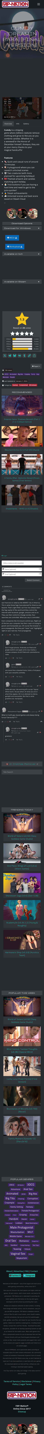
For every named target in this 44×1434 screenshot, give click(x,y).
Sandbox (14, 1245)
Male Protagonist (21, 1227)
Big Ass (20, 374)
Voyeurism (21, 1258)
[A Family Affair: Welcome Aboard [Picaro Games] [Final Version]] (22, 464)
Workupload (14, 246)
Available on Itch (13, 254)
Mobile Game (16, 1236)
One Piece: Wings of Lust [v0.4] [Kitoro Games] (22, 867)
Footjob (7, 1215)
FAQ (27, 1271)
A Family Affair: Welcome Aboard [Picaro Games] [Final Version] (22, 479)
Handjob (13, 1219)
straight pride (23, 644)
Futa (14, 1215)
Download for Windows (17, 228)
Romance (24, 1240)
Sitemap (22, 1411)
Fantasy (29, 1206)
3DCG (30, 1184)
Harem (24, 1219)
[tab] (22, 228)
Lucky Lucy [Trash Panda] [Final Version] (22, 1080)
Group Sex (34, 1215)
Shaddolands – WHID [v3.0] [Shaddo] (22, 508)
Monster (6, 377)
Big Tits (10, 1198)
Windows (33, 385)
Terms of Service (12, 1381)
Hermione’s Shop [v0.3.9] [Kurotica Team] (22, 954)
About (9, 1271)
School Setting (25, 1245)
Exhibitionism (33, 1203)
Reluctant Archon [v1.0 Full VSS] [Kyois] (22, 449)
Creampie (9, 1202)
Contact (34, 1271)
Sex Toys (36, 1245)
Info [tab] (17, 123)
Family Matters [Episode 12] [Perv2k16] (22, 1140)
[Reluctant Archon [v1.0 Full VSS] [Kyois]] (22, 436)
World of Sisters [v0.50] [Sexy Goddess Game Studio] (22, 837)
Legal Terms (26, 1384)
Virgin (31, 1254)
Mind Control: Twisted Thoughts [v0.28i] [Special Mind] (22, 1050)
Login (5, 556)
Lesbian (19, 1223)
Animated (13, 374)
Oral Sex (10, 1241)
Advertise (18, 1271)
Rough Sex (35, 1241)
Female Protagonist (30, 1210)
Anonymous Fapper (25, 731)
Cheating (21, 1199)
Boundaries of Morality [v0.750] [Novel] (22, 1110)
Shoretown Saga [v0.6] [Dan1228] (22, 895)
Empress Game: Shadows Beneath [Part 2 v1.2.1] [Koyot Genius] (22, 420)
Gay (38, 374)
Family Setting (16, 1206)
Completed (23, 385)
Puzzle (12, 377)
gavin (21, 686)
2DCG (6, 374)
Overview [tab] (8, 123)
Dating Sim (21, 1203)
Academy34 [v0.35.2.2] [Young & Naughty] (22, 924)
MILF (30, 1232)
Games (15, 385)
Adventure (15, 1189)
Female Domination (11, 1211)
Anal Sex (28, 1189)
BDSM (23, 1194)
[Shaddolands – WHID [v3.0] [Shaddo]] (22, 495)
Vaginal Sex (18, 1254)
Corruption (33, 1198)
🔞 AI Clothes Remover (21, 764)
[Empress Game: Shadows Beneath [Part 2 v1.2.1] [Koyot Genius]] (22, 405)
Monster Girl (29, 1236)
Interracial (9, 1223)
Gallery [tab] (26, 123)
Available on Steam (15, 281)
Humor (32, 1219)
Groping (23, 1214)
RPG (6, 1245)
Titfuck (27, 1249)
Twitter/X (16, 1275)
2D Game (21, 1185)
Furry (33, 374)
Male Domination (32, 1223)
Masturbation (17, 1232)
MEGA (12, 237)
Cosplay (27, 374)
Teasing (17, 1249)
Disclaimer (26, 1381)
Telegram (30, 1275)
